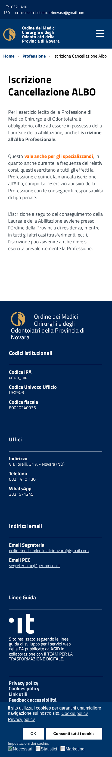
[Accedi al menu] (100, 33)
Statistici (49, 749)
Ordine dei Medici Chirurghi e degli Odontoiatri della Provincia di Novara (41, 34)
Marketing (75, 749)
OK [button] (33, 733)
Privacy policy (23, 683)
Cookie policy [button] (74, 713)
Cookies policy (24, 688)
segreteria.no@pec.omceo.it (34, 565)
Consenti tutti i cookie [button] (74, 733)
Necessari (22, 749)
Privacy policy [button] (21, 719)
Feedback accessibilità (33, 700)
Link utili (18, 694)
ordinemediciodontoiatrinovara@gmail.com (49, 550)
